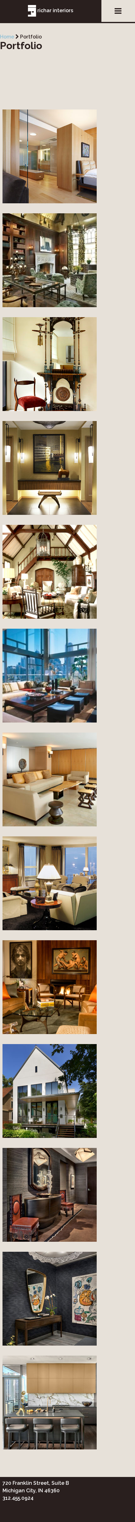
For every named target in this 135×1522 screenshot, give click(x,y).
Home (7, 37)
